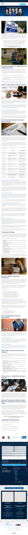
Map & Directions (20, 516)
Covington (16, 474)
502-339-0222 (17, 46)
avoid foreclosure (4, 107)
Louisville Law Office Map (8, 515)
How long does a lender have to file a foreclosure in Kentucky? (10, 426)
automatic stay (8, 334)
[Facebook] (16, 525)
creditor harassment (22, 82)
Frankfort (16, 472)
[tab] (14, 422)
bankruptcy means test (6, 347)
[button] (12, 3)
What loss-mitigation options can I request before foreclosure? (10, 428)
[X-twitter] (18, 525)
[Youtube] (20, 525)
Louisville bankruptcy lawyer (21, 347)
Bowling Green (17, 473)
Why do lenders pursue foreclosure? (7, 424)
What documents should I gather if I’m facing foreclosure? (9, 430)
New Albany (16, 479)
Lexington (16, 475)
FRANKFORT (20, 503)
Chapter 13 (2, 345)
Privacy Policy (7, 460)
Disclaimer (3, 460)
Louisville (16, 471)
